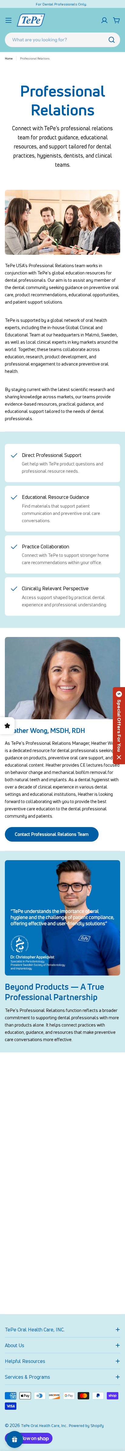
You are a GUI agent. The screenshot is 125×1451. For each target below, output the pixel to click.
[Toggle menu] (8, 20)
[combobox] (62, 39)
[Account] (104, 20)
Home (8, 58)
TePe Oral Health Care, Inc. (44, 1425)
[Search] (111, 39)
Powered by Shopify (86, 1425)
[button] (119, 725)
